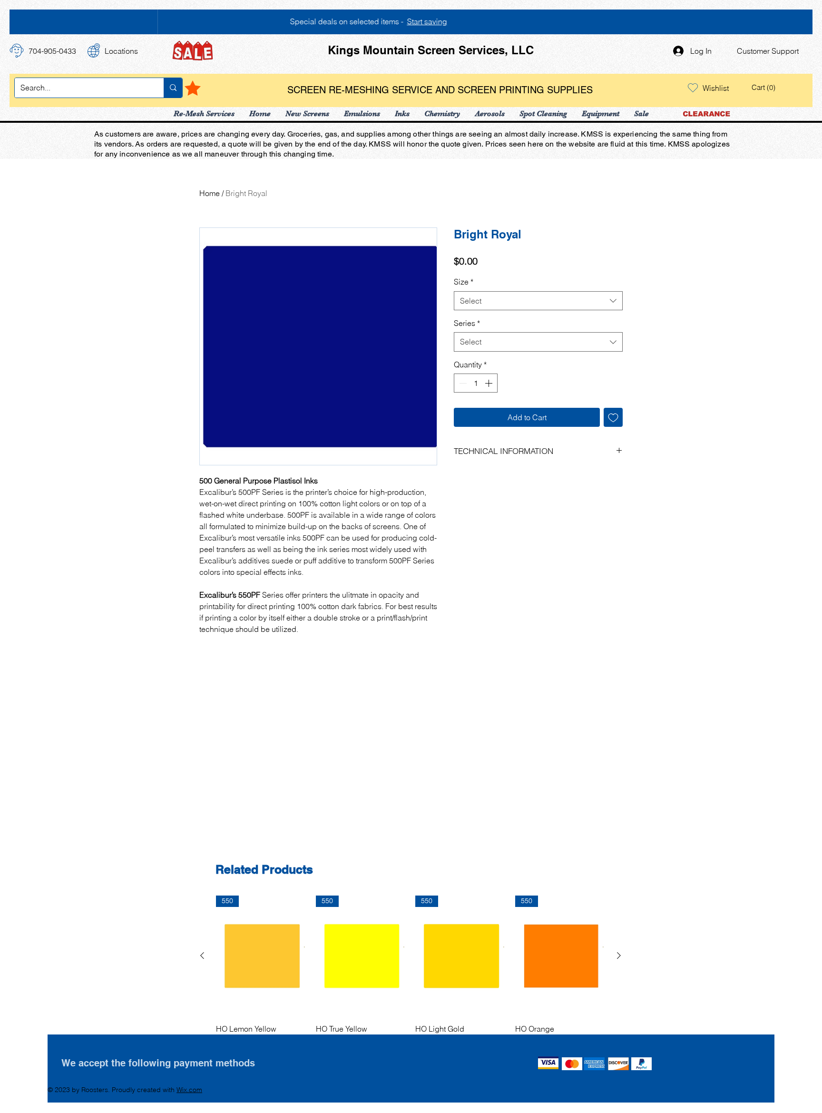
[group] (410, 971)
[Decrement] (462, 383)
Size (463, 281)
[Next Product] (619, 955)
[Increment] (489, 383)
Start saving (426, 21)
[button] (765, 87)
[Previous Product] (202, 955)
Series (467, 323)
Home (209, 193)
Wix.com (189, 1089)
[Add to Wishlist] (613, 417)
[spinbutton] (476, 383)
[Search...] (173, 88)
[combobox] (538, 300)
